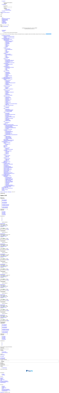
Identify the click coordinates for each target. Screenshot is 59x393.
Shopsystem (2, 392)
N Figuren (7, 102)
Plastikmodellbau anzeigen (7, 175)
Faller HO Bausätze (8, 97)
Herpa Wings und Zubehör (9, 149)
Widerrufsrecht (4, 387)
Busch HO (7, 91)
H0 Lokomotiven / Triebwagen (10, 60)
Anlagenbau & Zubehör (9, 138)
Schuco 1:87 (7, 156)
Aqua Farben (7, 183)
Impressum (3, 386)
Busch (5, 89)
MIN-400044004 (2, 264)
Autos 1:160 (7, 151)
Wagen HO (7, 74)
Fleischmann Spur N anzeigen (10, 67)
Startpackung (7, 42)
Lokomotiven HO (8, 73)
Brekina (5, 143)
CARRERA (3, 21)
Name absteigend (4, 327)
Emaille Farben (8, 182)
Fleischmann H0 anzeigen (9, 64)
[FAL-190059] (2, 354)
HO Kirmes (7, 98)
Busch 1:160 (5, 146)
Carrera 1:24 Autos (6, 170)
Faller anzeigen (8, 96)
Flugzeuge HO (8, 94)
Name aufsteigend (4, 202)
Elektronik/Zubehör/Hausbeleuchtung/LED (11, 134)
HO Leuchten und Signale (9, 131)
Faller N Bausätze (8, 100)
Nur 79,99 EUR (2, 358)
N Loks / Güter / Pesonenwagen (10, 62)
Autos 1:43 (7, 153)
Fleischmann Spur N (6, 66)
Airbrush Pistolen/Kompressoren (10, 185)
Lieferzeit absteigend (5, 207)
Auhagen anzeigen (8, 80)
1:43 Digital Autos (6, 165)
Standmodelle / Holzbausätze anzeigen (9, 36)
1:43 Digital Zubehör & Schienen (8, 167)
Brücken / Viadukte (8, 120)
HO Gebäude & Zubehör (9, 110)
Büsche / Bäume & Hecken (9, 118)
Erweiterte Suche (5, 26)
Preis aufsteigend (4, 324)
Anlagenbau (7, 92)
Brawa (5, 58)
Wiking (5, 157)
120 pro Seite (4, 214)
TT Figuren (7, 128)
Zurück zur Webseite (5, 189)
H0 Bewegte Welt (8, 132)
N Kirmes (7, 101)
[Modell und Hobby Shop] (5, 12)
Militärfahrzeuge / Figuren (9, 179)
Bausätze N (7, 83)
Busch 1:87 (5, 145)
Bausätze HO (7, 81)
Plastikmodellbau (4, 22)
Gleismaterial (7, 45)
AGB (3, 388)
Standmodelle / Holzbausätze (6, 18)
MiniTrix (5, 53)
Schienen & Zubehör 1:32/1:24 (8, 172)
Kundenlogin (4, 4)
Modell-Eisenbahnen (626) (5, 38)
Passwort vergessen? (5, 352)
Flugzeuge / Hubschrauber (9, 178)
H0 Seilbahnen (8, 61)
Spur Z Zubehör (6, 139)
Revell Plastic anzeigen (9, 177)
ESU (4, 121)
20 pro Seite (3, 212)
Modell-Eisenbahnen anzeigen (8, 39)
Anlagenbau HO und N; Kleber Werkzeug (11, 103)
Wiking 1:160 (7, 160)
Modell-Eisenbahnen (5, 19)
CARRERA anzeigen (7, 163)
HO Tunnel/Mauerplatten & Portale (10, 114)
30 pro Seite (3, 337)
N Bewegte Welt (8, 133)
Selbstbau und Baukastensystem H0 (10, 82)
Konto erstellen (8, 9)
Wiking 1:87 (7, 159)
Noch (4, 112)
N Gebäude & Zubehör (9, 111)
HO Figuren (7, 99)
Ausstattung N (7, 84)
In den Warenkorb (3, 230)
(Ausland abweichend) (3, 246)
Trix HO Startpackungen (9, 49)
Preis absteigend (4, 200)
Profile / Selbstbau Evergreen (9, 105)
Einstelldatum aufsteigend (5, 204)
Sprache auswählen (6, 2)
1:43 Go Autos (6, 164)
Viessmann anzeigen (8, 130)
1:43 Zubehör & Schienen (7, 166)
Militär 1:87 (7, 104)
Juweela (5, 123)
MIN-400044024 (2, 274)
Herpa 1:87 (7, 148)
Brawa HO (7, 87)
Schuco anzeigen (8, 155)
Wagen (6, 44)
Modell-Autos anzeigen (7, 142)
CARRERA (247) (4, 162)
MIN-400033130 (2, 233)
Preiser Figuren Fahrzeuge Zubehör (8, 124)
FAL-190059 (2, 356)
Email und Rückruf (4, 390)
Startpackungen (8, 72)
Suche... (2, 26)
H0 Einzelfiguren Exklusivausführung (11, 127)
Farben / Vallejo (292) (5, 187)
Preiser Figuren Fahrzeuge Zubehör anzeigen (12, 125)
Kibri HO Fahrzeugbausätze (9, 109)
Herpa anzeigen (8, 147)
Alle (2, 17)
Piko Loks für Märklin (9, 41)
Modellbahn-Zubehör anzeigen (8, 78)
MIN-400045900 (2, 304)
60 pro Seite (3, 213)
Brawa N (7, 88)
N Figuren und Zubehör (9, 129)
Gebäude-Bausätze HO (9, 75)
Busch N (7, 93)
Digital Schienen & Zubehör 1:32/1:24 (9, 173)
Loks (6, 50)
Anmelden (2, 350)
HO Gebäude (7, 113)
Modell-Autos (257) (5, 141)
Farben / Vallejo (4, 23)
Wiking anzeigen (8, 158)
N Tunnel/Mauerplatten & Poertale (10, 116)
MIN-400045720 (2, 294)
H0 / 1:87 (7, 144)
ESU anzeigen (7, 122)
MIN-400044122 (2, 284)
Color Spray (7, 184)
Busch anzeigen (8, 90)
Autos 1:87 (7, 152)
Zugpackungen (8, 43)
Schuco (5, 154)
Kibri (4, 108)
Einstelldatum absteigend (5, 205)
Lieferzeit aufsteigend (5, 331)
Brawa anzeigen (8, 59)
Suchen (3, 188)
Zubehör (7, 46)
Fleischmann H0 (6, 63)
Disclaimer (3, 374)
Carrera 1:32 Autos (6, 168)
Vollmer (5, 135)
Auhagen (5, 79)
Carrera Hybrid (6, 171)
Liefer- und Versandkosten (5, 389)
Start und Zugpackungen (9, 54)
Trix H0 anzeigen (8, 48)
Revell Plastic (6, 176)
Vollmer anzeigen (8, 136)
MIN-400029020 (2, 223)
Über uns (3, 190)
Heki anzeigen (7, 106)
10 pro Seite (3, 211)
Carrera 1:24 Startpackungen (8, 169)
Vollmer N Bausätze (8, 137)
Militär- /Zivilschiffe (8, 180)
